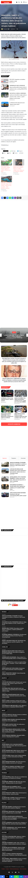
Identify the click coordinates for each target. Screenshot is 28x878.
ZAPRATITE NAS (7, 566)
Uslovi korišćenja (23, 868)
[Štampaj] (20, 198)
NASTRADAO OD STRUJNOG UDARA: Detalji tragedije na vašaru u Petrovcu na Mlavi (5, 169)
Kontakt (3, 868)
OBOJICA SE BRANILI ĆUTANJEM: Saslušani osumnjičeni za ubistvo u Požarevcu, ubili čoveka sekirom (18, 464)
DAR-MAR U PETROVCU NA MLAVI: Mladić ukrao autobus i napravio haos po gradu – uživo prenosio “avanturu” (6, 185)
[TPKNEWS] (6, 2)
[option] (14, 335)
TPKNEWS (5, 29)
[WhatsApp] (10, 198)
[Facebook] (2, 198)
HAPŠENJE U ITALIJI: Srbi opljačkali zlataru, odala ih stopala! (7, 399)
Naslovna (4, 4)
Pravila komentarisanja (14, 868)
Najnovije (5, 458)
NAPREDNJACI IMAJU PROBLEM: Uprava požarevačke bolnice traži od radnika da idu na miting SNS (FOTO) (18, 87)
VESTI (8, 4)
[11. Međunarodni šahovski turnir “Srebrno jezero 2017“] (5, 104)
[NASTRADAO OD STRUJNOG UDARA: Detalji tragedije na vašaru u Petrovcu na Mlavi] (6, 162)
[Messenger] (7, 198)
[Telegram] (13, 198)
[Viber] (15, 198)
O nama (7, 868)
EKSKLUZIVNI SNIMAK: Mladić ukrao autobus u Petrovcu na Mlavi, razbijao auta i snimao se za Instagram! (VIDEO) (18, 169)
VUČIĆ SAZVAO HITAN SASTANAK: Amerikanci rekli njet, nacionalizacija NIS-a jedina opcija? (18, 494)
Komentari (23, 458)
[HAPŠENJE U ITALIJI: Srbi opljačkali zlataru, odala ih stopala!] (7, 393)
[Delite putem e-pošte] (18, 198)
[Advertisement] (14, 264)
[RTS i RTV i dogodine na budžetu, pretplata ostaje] (5, 81)
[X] (5, 198)
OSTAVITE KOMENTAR (14, 424)
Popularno (13, 458)
